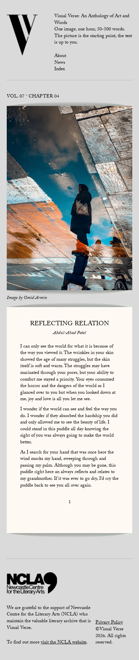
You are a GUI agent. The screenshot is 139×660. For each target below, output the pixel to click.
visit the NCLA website (63, 643)
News (59, 63)
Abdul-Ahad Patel (69, 333)
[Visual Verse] (22, 36)
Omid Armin (35, 298)
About (60, 56)
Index (59, 69)
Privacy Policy (109, 623)
